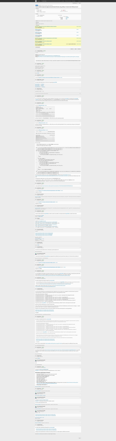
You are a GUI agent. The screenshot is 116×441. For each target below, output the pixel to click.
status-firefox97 (37, 395)
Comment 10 (38, 200)
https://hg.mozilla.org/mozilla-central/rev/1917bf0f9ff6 (43, 235)
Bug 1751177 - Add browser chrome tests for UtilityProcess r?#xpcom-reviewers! (45, 26)
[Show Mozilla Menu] (36, 1)
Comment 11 (38, 211)
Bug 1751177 (40, 5)
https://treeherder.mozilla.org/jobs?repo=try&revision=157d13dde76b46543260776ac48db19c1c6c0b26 (54, 275)
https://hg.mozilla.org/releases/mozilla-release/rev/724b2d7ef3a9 (45, 415)
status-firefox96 (37, 84)
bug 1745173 (67, 98)
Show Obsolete (38, 47)
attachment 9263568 (42, 369)
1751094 (42, 216)
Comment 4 (38, 96)
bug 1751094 (67, 213)
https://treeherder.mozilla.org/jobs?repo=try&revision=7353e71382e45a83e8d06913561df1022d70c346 (57, 185)
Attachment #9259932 (38, 196)
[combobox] (50, 1)
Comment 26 (38, 411)
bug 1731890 (55, 82)
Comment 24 (38, 367)
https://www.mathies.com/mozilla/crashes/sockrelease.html (45, 340)
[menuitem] (63, 1)
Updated (38, 64)
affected (44, 395)
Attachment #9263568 (38, 386)
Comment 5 (38, 103)
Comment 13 (38, 230)
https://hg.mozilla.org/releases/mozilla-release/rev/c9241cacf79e (45, 414)
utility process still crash (38, 35)
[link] (45, 111)
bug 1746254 (47, 256)
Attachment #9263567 (38, 404)
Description (38, 51)
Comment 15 (38, 254)
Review (80, 26)
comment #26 (52, 427)
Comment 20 (38, 289)
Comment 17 (38, 265)
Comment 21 (38, 317)
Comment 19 (38, 278)
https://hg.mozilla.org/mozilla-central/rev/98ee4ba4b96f (44, 233)
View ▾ (80, 3)
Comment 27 (38, 425)
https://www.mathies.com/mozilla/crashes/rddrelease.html (45, 339)
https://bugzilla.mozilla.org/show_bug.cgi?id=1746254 (54, 343)
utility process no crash (38, 32)
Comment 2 (38, 80)
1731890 (43, 215)
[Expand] (80, 93)
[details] (47, 369)
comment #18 (52, 280)
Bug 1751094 (44, 302)
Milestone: (38, 16)
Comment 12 (38, 219)
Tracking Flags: (60, 15)
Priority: (61, 11)
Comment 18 (38, 271)
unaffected (42, 84)
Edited (44, 278)
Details (77, 26)
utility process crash (38, 29)
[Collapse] (80, 51)
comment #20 (49, 319)
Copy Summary (75, 3)
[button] (79, 1)
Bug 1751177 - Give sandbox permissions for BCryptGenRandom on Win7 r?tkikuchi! (46, 38)
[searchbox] (50, 1)
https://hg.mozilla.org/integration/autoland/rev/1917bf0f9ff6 (46, 226)
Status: (39, 15)
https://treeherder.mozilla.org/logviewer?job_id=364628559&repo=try (49, 55)
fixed (66, 18)
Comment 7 (38, 128)
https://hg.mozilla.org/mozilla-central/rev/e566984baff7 (44, 234)
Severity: (65, 11)
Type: (62, 10)
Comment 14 (38, 247)
